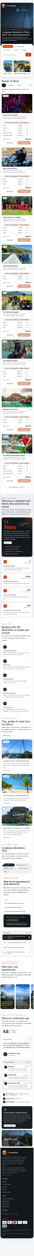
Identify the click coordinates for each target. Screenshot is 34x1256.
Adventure (7, 50)
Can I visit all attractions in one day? (14, 903)
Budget (25, 50)
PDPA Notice (5, 1202)
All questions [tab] (8, 865)
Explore (4, 1177)
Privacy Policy (5, 1197)
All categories (8, 46)
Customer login (6, 1188)
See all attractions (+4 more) (16, 487)
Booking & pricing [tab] (22, 865)
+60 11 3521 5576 (13, 920)
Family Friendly (20, 46)
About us (7, 542)
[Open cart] (17, 10)
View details (10, 143)
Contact (4, 1185)
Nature (16, 50)
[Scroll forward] (5, 980)
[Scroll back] (3, 980)
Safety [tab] (6, 871)
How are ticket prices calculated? (13, 907)
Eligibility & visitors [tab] (9, 868)
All (3, 85)
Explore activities (9, 1121)
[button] (7, 996)
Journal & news (6, 1180)
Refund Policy (5, 1199)
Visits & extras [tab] (23, 868)
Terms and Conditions (8, 1194)
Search (28, 54)
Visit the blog (6, 735)
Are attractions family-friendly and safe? (15, 911)
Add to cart (24, 143)
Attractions (11, 85)
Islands (20, 85)
